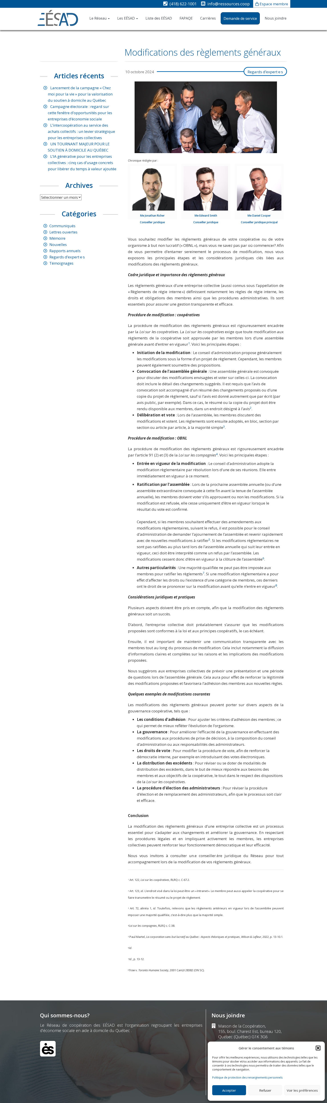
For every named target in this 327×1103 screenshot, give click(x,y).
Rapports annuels (65, 250)
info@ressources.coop (228, 3)
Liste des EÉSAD (158, 18)
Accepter (229, 1090)
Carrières (208, 18)
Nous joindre (276, 18)
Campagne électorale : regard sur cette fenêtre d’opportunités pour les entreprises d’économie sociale (80, 113)
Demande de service (240, 18)
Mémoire (57, 238)
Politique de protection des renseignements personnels (247, 1077)
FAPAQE (186, 18)
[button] (318, 1048)
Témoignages (61, 263)
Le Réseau (98, 18)
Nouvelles (58, 244)
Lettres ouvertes (63, 232)
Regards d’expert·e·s (265, 71)
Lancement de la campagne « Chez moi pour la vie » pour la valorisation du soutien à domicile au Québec (80, 94)
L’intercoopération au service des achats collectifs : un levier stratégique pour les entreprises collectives (81, 131)
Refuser (265, 1090)
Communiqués (62, 225)
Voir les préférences (302, 1090)
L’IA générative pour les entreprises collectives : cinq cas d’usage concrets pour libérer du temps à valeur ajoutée (82, 162)
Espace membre (274, 3)
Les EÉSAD (126, 18)
